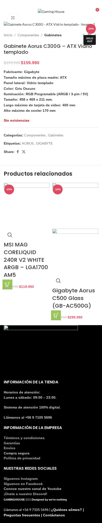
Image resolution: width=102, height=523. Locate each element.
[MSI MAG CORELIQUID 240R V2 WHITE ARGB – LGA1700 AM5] (27, 205)
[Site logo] (51, 11)
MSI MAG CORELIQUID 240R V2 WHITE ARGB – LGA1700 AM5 (26, 260)
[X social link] (24, 152)
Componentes (28, 35)
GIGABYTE (44, 143)
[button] (7, 284)
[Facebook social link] (48, 3)
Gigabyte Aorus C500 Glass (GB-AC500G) (73, 298)
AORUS (27, 143)
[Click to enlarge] (13, 18)
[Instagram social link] (54, 3)
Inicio (8, 35)
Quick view (10, 235)
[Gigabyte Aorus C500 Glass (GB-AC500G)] (75, 205)
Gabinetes (53, 35)
